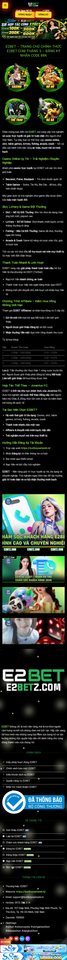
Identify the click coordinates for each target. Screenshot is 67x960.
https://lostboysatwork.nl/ (36, 448)
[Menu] (5, 5)
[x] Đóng (5, 942)
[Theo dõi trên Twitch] (27, 938)
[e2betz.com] (33, 5)
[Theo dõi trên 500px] (22, 938)
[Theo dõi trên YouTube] (16, 938)
